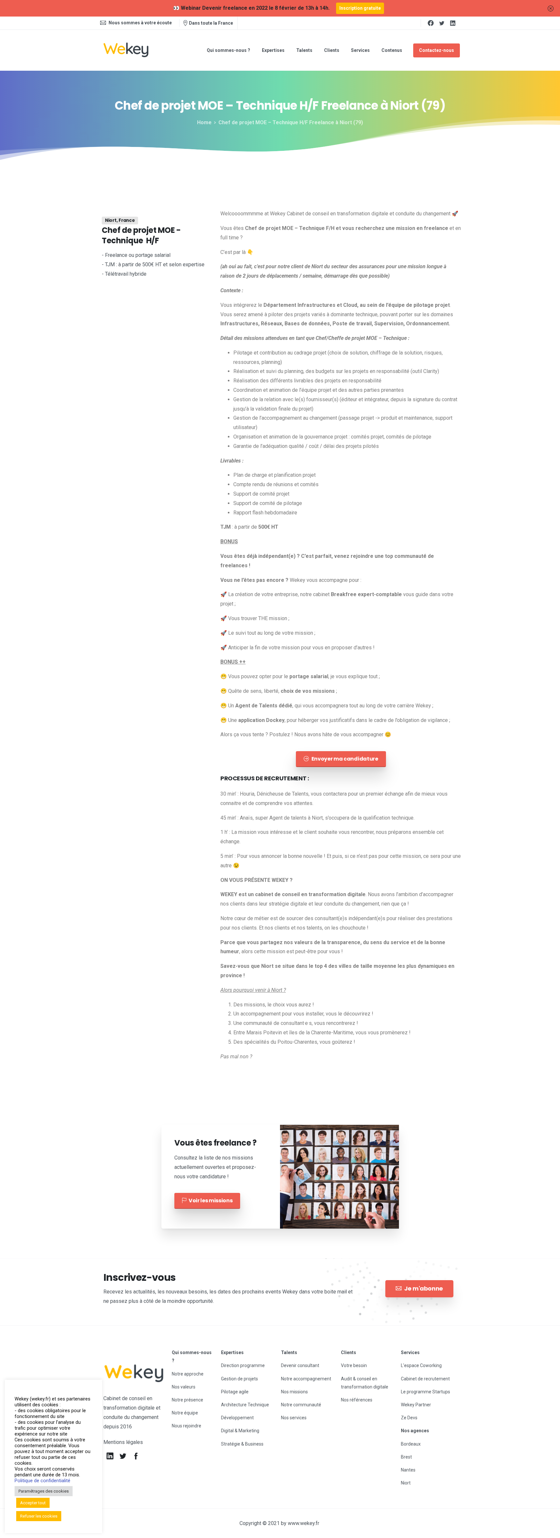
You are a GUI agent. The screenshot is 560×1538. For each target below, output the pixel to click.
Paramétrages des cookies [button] (43, 1491)
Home (204, 122)
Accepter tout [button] (33, 1502)
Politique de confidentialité (42, 1481)
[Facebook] (430, 23)
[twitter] (441, 23)
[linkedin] (452, 23)
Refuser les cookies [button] (38, 1516)
